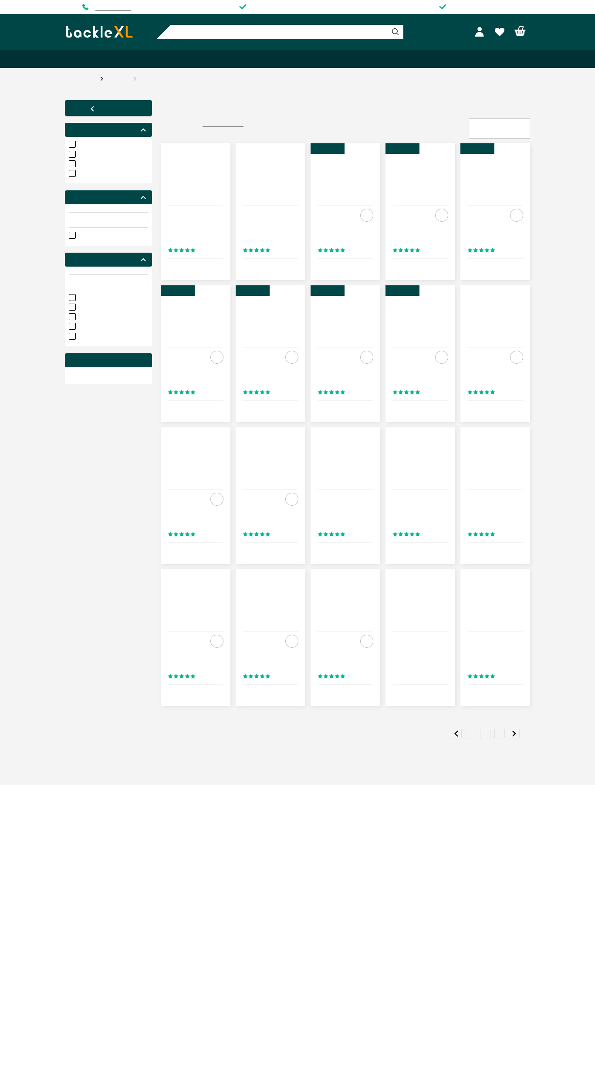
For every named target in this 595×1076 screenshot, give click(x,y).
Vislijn (475, 58)
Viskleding (363, 58)
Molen (440, 58)
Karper (83, 58)
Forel (236, 58)
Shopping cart (520, 31)
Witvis (157, 58)
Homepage (80, 78)
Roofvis (120, 58)
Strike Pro (154, 78)
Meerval (272, 58)
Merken (510, 58)
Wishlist (500, 32)
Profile (481, 32)
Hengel (405, 58)
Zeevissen (197, 58)
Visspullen (316, 58)
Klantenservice (113, 7)
